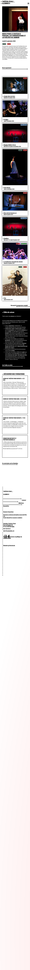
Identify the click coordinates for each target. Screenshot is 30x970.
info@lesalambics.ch (8, 527)
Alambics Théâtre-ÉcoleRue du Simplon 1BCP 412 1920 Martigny (9, 521)
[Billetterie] (21, 498)
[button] (28, 3)
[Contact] (24, 495)
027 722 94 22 (6, 525)
